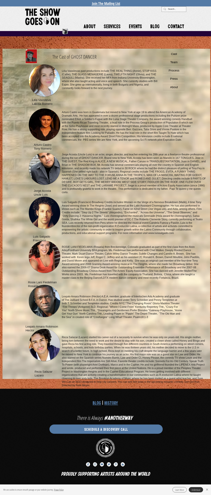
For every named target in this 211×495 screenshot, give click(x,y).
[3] (88, 464)
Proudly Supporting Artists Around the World (105, 473)
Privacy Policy (59, 489)
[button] (44, 80)
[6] (108, 464)
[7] (115, 464)
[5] (102, 464)
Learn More (179, 489)
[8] (122, 464)
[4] (95, 464)
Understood (196, 489)
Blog (97, 403)
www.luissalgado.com (161, 233)
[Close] (207, 489)
